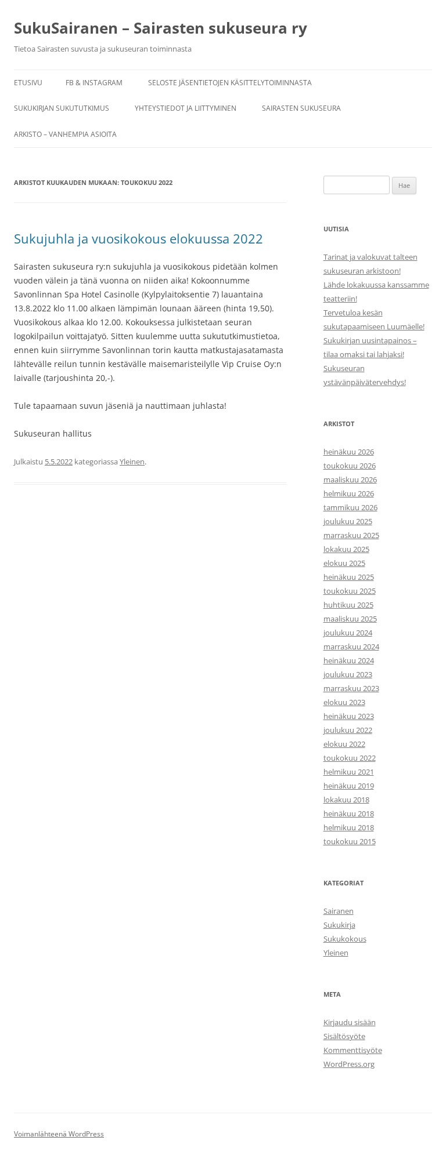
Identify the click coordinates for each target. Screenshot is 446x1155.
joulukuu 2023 (347, 674)
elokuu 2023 (344, 702)
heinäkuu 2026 (348, 451)
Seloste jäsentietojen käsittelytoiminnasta (230, 83)
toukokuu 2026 (349, 465)
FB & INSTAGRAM (94, 83)
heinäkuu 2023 (348, 716)
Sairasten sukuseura (301, 108)
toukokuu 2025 (349, 591)
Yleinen (132, 461)
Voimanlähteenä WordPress (59, 1134)
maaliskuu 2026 (350, 479)
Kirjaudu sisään (349, 1022)
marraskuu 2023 (351, 688)
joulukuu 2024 (347, 632)
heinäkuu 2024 (348, 660)
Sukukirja (339, 925)
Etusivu (28, 83)
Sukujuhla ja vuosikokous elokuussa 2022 (138, 238)
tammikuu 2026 (350, 507)
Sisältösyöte (344, 1036)
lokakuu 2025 (346, 549)
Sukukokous (344, 939)
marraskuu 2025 (351, 535)
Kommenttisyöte (352, 1050)
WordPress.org (349, 1064)
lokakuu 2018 (346, 799)
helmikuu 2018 (348, 827)
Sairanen (338, 911)
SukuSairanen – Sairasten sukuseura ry (160, 27)
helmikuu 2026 (348, 493)
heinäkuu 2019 (348, 785)
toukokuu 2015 (349, 841)
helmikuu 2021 (348, 772)
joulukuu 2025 (347, 521)
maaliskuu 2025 (350, 618)
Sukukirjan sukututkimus (61, 108)
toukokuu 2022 (349, 758)
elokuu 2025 (344, 563)
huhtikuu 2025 (348, 605)
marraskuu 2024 (351, 646)
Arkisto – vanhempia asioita (65, 134)
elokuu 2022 (344, 744)
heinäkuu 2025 (348, 577)
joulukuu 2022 (347, 730)
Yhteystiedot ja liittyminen (185, 108)
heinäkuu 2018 (348, 813)
